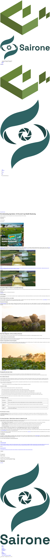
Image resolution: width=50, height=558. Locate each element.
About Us (3, 548)
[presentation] (0, 557)
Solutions (3, 61)
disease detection (37, 435)
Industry (7, 61)
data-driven (29, 431)
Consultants (3, 550)
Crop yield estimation (3, 430)
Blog (2, 551)
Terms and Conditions (8, 555)
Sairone (25, 248)
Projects (3, 62)
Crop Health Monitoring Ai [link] (5, 175)
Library (10, 61)
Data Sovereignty (4, 549)
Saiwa (2, 546)
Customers (3, 553)
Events (3, 552)
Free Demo (2, 64)
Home (2, 545)
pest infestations (45, 299)
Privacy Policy (3, 555)
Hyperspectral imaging (3, 303)
